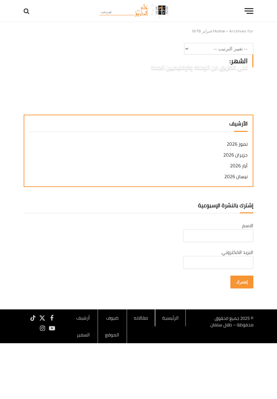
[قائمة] (249, 11)
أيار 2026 (239, 165)
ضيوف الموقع (112, 326)
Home (219, 31)
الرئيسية (170, 317)
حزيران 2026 (235, 155)
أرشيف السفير (83, 326)
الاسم (247, 225)
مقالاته (141, 317)
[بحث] (27, 11)
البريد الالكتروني (237, 252)
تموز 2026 (237, 144)
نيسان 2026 (236, 176)
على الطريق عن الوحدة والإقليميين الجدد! (199, 67)
